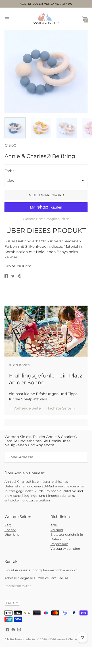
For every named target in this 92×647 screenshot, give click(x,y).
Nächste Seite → (61, 408)
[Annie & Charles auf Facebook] (7, 629)
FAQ (7, 525)
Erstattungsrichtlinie (66, 535)
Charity (10, 530)
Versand (56, 530)
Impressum (59, 544)
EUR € (10, 602)
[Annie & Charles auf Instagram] (19, 629)
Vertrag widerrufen (65, 549)
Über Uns (11, 535)
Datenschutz (60, 539)
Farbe (9, 171)
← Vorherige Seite (25, 408)
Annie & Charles (67, 639)
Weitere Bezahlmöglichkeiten (46, 219)
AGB (54, 525)
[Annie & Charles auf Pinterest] (13, 629)
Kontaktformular (17, 586)
